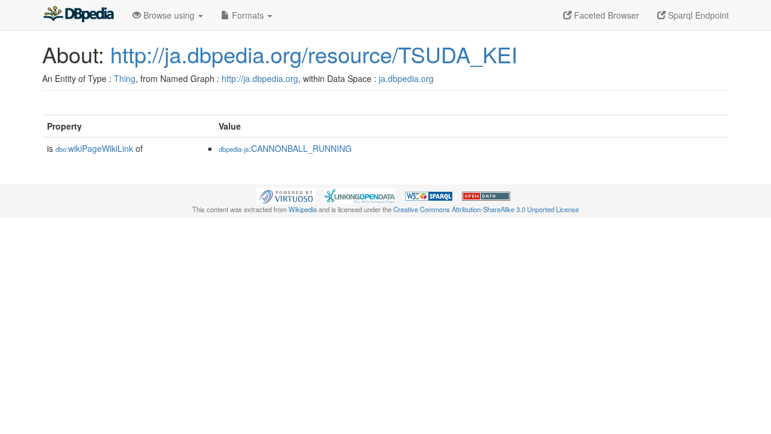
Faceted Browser (605, 15)
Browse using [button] (169, 15)
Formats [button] (247, 15)
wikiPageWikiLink (94, 148)
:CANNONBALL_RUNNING (285, 148)
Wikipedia (303, 209)
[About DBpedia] (78, 15)
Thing (125, 78)
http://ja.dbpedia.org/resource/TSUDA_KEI (313, 54)
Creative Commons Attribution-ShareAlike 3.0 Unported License (486, 209)
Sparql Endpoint (697, 15)
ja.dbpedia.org (406, 78)
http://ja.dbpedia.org (260, 78)
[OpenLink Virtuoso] (286, 195)
